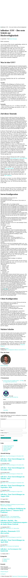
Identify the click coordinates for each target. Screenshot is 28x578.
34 (10, 527)
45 (7, 515)
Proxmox (5, 561)
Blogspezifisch (6, 559)
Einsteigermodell (9, 168)
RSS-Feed (5, 450)
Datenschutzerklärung (22, 576)
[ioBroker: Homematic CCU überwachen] (10, 528)
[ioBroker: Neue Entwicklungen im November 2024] (12, 464)
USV (25, 349)
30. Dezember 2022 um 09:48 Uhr (10, 397)
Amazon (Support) (7, 448)
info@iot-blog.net (4, 571)
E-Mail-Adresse (4, 432)
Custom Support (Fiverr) (8, 445)
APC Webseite (7, 175)
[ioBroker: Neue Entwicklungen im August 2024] (11, 491)
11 (7, 544)
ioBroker (7, 348)
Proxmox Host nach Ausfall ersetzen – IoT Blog (13, 380)
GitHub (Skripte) (7, 449)
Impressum (14, 576)
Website (2, 435)
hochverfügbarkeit (10, 349)
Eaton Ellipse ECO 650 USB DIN (18, 158)
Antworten (5, 390)
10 (9, 553)
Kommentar (3, 419)
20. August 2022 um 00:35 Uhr (10, 381)
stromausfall (21, 349)
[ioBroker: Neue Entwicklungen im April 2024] (11, 537)
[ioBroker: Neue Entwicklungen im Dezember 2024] (12, 456)
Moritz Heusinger (13, 38)
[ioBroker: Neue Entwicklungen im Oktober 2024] (12, 473)
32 (8, 536)
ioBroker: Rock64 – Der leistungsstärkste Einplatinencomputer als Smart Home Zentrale (14, 522)
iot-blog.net (3, 574)
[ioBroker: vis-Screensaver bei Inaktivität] (10, 546)
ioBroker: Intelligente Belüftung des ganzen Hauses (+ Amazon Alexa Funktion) (13, 510)
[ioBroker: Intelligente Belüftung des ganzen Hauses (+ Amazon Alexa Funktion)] (14, 505)
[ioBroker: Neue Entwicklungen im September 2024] (12, 482)
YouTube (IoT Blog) (7, 447)
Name (2, 430)
